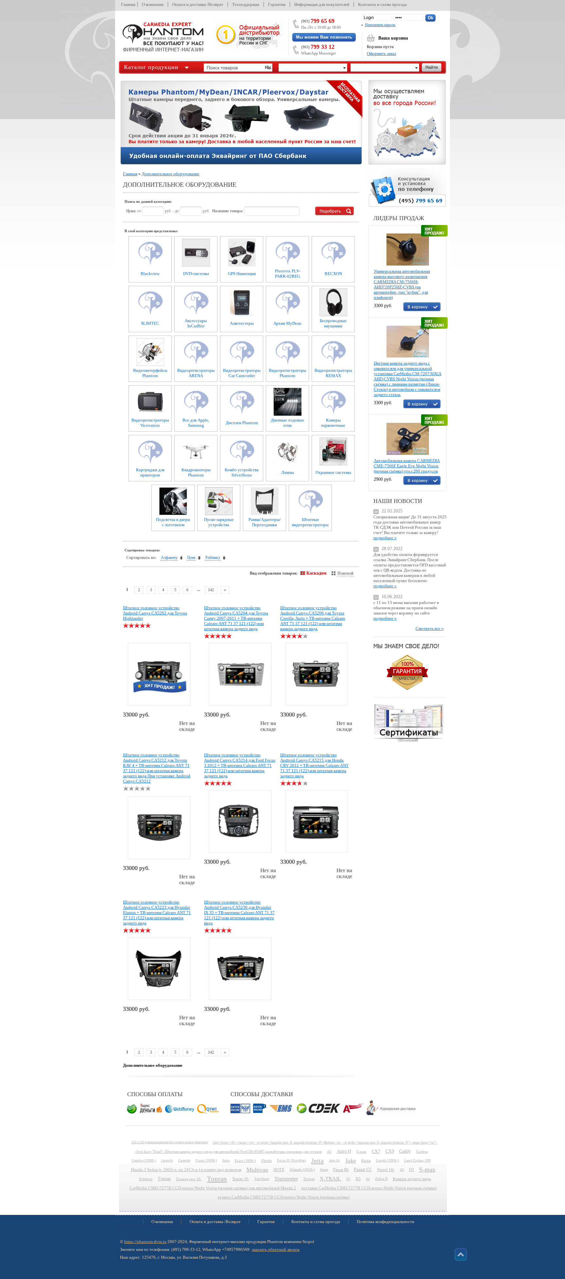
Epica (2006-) (245, 1161)
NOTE (278, 1169)
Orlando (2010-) (302, 1169)
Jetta (317, 1160)
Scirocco (145, 1179)
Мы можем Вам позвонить (324, 37)
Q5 (411, 1169)
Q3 (402, 1169)
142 (211, 590)
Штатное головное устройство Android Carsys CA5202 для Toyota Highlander (155, 613)
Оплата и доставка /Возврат (197, 4)
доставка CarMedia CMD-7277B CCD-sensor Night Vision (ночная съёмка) (369, 1188)
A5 (329, 1151)
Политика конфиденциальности (385, 1221)
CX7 (376, 1151)
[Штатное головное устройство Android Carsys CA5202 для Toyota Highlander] (159, 673)
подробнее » (385, 537)
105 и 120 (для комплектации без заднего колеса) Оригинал (169, 1142)
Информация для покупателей (321, 4)
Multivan (257, 1170)
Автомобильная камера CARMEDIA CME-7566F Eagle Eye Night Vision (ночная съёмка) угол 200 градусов (407, 466)
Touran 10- (240, 1179)
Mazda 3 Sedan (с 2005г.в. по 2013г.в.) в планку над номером (186, 1169)
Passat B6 (341, 1169)
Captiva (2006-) (144, 1160)
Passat (324, 1169)
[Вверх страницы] (461, 1254)
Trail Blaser (261, 1179)
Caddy (405, 1151)
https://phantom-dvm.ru (145, 1241)
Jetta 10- (334, 1160)
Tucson (309, 1179)
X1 (348, 1179)
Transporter (286, 1179)
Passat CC (363, 1169)
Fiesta (266, 1160)
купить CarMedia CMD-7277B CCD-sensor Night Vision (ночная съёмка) (284, 1197)
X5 (358, 1179)
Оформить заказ (381, 53)
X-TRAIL (330, 1179)
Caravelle (184, 1160)
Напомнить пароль (380, 25)
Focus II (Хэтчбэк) (291, 1160)
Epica (226, 1160)
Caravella (167, 1160)
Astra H (344, 1151)
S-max (427, 1169)
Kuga (366, 1160)
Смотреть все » (430, 628)
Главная (128, 4)
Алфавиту (169, 557)
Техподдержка (245, 4)
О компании (152, 4)
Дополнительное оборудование (170, 173)
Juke (350, 1160)
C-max (361, 1151)
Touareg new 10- (189, 1179)
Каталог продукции (151, 67)
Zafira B (381, 1179)
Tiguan (164, 1178)
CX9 (389, 1151)
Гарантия (276, 4)
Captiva (422, 1151)
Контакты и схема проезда (382, 4)
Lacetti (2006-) (387, 1160)
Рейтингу (212, 557)
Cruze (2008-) (206, 1160)
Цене (191, 557)
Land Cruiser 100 (417, 1160)
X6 (368, 1179)
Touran (217, 1179)
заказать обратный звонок (276, 1249)
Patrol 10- (386, 1169)
